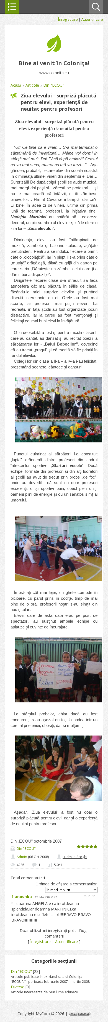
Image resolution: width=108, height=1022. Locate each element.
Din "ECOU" (53, 85)
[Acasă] (54, 50)
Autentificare (92, 19)
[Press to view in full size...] (59, 442)
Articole (32, 85)
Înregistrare (68, 19)
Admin (22, 856)
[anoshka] (13, 903)
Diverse (17, 986)
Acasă (16, 85)
